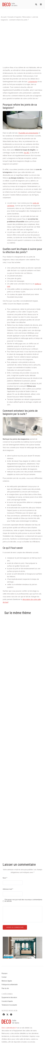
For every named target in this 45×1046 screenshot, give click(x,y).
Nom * (5, 878)
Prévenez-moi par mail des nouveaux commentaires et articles (23, 900)
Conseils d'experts (14, 17)
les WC (26, 153)
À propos (4, 973)
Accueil (3, 17)
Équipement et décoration (9, 997)
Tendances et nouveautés (9, 1005)
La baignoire (32, 81)
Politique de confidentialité (9, 984)
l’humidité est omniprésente (28, 133)
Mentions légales (7, 981)
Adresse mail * (8, 889)
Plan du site (5, 988)
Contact (4, 977)
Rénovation (26, 17)
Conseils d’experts (7, 1001)
